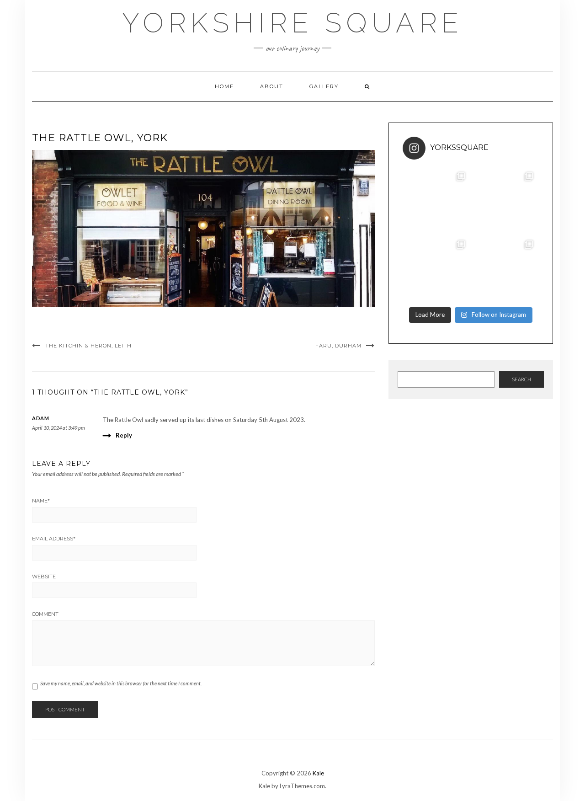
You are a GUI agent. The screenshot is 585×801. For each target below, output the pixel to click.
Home (224, 86)
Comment (45, 614)
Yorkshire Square (292, 23)
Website (44, 576)
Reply (124, 435)
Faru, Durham (338, 345)
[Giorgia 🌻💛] (436, 268)
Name (41, 500)
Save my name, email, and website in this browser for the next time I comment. (121, 683)
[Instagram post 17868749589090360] (505, 268)
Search (521, 379)
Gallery (324, 86)
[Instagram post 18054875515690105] (505, 200)
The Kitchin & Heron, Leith (88, 345)
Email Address (53, 538)
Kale (318, 773)
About (271, 86)
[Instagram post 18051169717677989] (436, 200)
